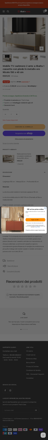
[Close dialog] (45, 208)
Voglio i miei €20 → (35, 219)
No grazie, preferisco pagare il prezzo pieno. (35, 230)
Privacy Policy (37, 226)
